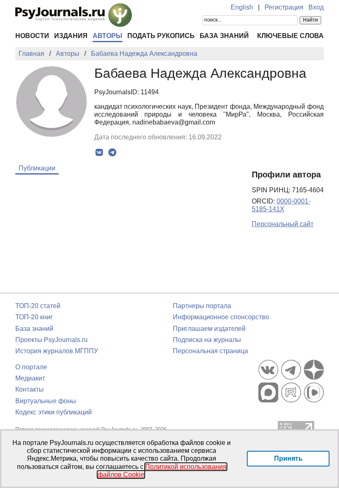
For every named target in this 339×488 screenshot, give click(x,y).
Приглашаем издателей (209, 328)
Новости (32, 35)
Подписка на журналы (207, 339)
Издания (71, 35)
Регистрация (284, 7)
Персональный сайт (282, 223)
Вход (316, 7)
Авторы (107, 35)
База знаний (224, 35)
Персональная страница (210, 350)
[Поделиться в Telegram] (112, 152)
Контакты (29, 389)
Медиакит (30, 378)
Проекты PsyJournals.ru (51, 339)
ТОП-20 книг (34, 317)
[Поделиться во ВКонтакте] (99, 152)
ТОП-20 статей (37, 305)
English (242, 7)
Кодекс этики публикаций (53, 412)
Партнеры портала (202, 305)
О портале (31, 367)
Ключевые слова (290, 35)
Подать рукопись (161, 35)
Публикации (37, 168)
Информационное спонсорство (221, 317)
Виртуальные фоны (45, 400)
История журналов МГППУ (56, 350)
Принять (288, 458)
